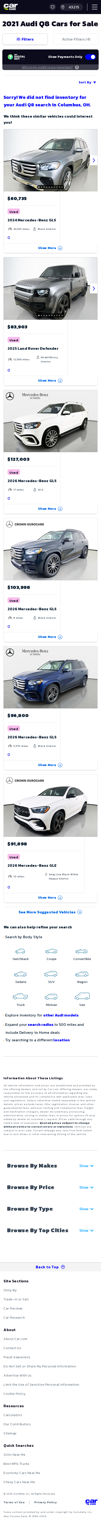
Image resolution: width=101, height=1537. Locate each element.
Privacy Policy (45, 1502)
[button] (52, 7)
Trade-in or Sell (16, 1299)
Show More (47, 248)
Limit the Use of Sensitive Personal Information (41, 1384)
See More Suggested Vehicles (47, 912)
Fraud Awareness (17, 1357)
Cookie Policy (15, 1393)
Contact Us (12, 1348)
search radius (41, 1024)
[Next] (93, 160)
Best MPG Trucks (17, 1463)
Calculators (13, 1415)
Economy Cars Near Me (22, 1472)
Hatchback (21, 958)
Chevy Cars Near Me (19, 1482)
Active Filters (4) (76, 39)
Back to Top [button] (47, 1267)
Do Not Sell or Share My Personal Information (40, 1366)
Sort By (85, 82)
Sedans (20, 981)
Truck (20, 1004)
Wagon (82, 981)
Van (82, 1004)
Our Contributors (17, 1424)
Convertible (82, 958)
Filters (28, 39)
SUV (51, 981)
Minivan (51, 1004)
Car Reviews (13, 1308)
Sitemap (10, 1433)
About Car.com (15, 1338)
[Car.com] (11, 7)
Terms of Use (14, 1502)
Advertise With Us (18, 1375)
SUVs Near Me (14, 1454)
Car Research (14, 1317)
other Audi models (61, 1015)
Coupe (51, 958)
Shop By (10, 1290)
